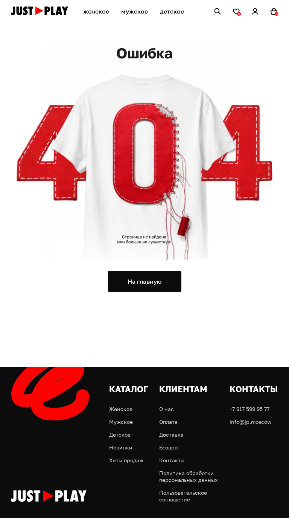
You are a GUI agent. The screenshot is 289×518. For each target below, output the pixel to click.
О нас (166, 409)
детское (172, 11)
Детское (120, 434)
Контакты (171, 460)
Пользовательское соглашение (183, 496)
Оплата (168, 422)
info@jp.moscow (250, 422)
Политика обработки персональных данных (188, 476)
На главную (144, 281)
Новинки (120, 447)
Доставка (171, 434)
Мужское (121, 422)
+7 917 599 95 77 (249, 409)
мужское (134, 11)
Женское (120, 409)
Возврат (169, 447)
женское (96, 11)
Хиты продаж (126, 460)
